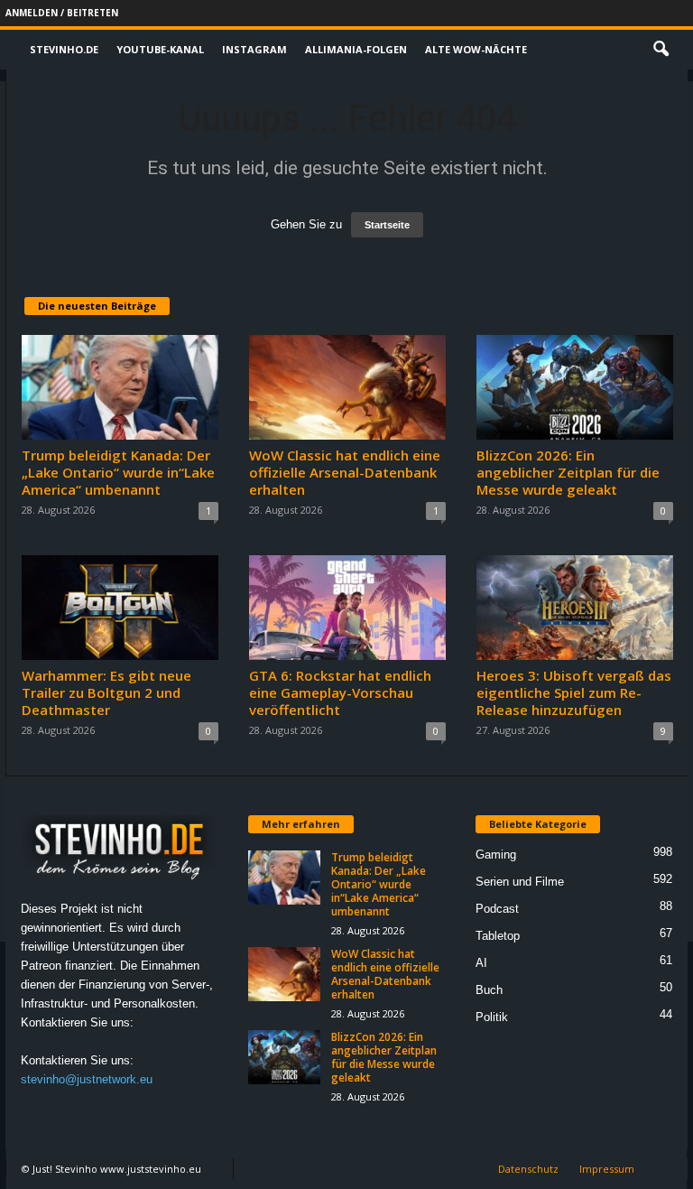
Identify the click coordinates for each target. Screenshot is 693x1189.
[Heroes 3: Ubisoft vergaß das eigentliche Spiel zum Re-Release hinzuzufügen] (574, 607)
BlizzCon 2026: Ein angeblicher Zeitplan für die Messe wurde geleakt (568, 472)
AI (481, 963)
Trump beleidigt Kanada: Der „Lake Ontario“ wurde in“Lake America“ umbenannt (118, 472)
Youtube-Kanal (160, 49)
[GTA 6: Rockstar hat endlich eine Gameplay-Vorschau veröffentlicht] (347, 607)
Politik (492, 1017)
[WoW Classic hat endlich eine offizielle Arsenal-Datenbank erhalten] (347, 387)
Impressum (606, 1168)
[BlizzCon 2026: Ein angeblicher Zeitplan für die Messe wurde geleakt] (574, 387)
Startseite (387, 224)
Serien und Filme (520, 881)
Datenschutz (528, 1168)
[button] (660, 50)
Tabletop (498, 936)
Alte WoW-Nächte (476, 49)
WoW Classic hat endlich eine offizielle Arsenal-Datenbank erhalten (344, 472)
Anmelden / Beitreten (61, 12)
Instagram (254, 49)
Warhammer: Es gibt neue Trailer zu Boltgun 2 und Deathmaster (106, 692)
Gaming (496, 854)
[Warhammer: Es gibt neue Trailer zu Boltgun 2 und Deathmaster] (120, 607)
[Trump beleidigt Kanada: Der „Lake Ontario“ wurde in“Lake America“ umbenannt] (120, 387)
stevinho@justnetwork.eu (86, 1079)
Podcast (497, 908)
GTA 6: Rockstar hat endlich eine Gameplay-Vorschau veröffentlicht (340, 692)
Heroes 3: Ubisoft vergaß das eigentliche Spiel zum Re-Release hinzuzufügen (573, 692)
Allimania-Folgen (356, 49)
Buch (489, 990)
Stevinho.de (64, 49)
